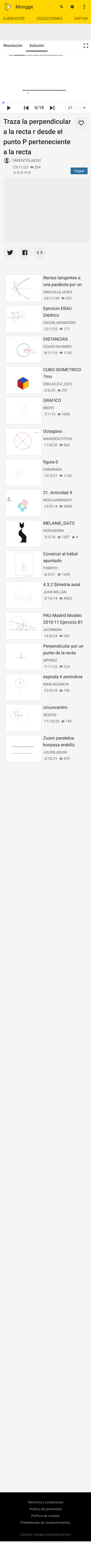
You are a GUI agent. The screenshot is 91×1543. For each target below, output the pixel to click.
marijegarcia (56, 684)
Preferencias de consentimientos (45, 1523)
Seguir (79, 171)
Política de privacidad (45, 1509)
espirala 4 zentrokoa (63, 676)
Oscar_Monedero (59, 323)
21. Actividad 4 (57, 492)
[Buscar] (61, 7)
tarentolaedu (26, 160)
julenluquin (55, 752)
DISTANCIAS (55, 339)
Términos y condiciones (45, 1502)
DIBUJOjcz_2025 (57, 384)
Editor (81, 18)
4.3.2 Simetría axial (61, 584)
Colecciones (49, 18)
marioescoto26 (57, 439)
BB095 (48, 408)
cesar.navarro (57, 346)
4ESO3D (49, 715)
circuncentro (55, 707)
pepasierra (53, 531)
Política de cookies (45, 1516)
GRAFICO (52, 400)
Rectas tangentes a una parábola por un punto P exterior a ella (64, 284)
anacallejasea (57, 292)
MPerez (50, 660)
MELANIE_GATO (58, 523)
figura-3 (50, 462)
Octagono (52, 431)
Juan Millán (54, 592)
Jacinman (52, 630)
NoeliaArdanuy (57, 500)
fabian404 (52, 469)
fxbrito (50, 568)
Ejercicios (14, 18)
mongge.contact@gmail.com (52, 1534)
